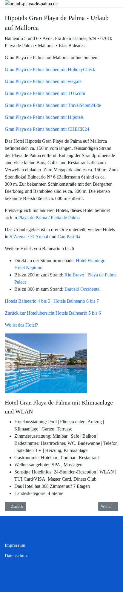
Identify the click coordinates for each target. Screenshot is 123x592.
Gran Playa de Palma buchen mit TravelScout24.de (53, 105)
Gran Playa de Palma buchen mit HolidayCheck (50, 69)
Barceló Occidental (82, 289)
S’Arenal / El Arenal (29, 236)
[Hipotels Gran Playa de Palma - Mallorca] (46, 362)
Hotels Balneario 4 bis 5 (27, 301)
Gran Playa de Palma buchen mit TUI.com (45, 93)
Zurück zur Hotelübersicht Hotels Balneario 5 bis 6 (53, 313)
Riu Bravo (74, 274)
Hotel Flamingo (90, 260)
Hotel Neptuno (28, 267)
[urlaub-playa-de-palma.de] (31, 3)
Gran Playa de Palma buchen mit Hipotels (44, 117)
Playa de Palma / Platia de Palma (49, 217)
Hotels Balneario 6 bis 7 (76, 301)
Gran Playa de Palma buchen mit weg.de (43, 81)
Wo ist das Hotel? (21, 324)
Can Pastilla (69, 236)
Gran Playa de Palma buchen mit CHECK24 (47, 129)
